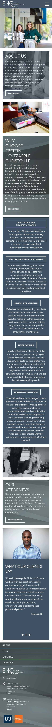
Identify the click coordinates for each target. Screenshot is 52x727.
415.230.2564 (12, 678)
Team (5, 651)
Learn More (13, 93)
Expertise (8, 656)
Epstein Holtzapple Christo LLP (13, 4)
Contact (8, 662)
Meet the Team (15, 520)
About (6, 645)
